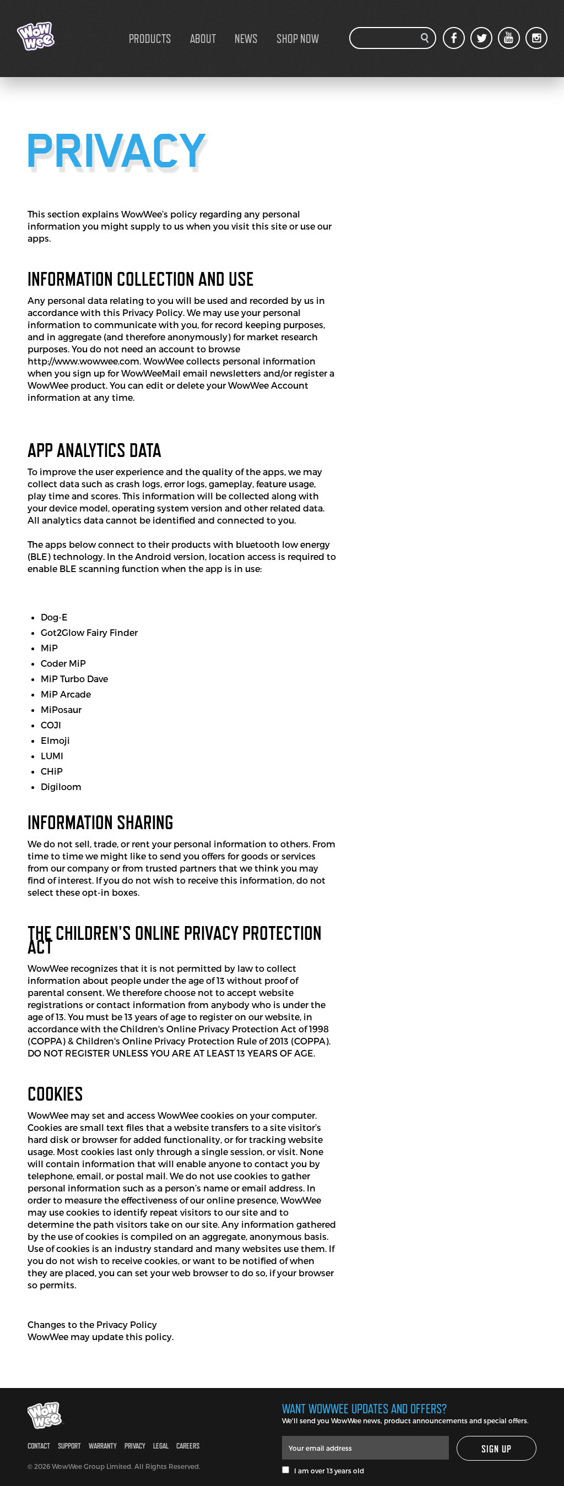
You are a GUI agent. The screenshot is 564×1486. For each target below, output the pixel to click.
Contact (39, 1445)
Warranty (103, 1445)
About (203, 38)
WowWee (72, 36)
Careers (187, 1445)
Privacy (134, 1445)
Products (150, 38)
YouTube (509, 38)
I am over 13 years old (326, 1470)
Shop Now (297, 38)
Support (69, 1445)
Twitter (481, 38)
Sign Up (496, 1449)
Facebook (454, 38)
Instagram (536, 38)
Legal (161, 1445)
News (246, 38)
